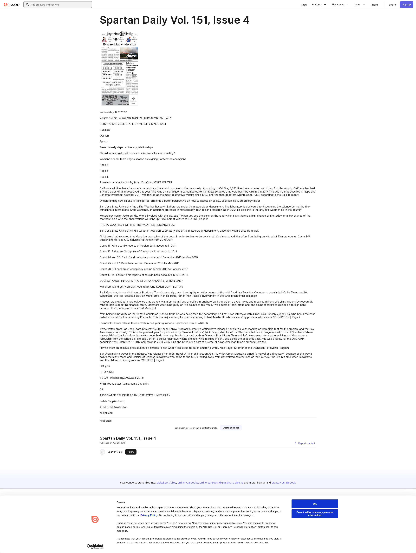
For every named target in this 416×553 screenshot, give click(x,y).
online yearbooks (188, 482)
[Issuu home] (12, 4)
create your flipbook (284, 482)
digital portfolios (166, 482)
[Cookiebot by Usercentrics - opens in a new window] (95, 546)
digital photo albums (231, 482)
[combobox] (61, 4)
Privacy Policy (149, 515)
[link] (303, 4)
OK (315, 503)
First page (106, 420)
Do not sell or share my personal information (314, 513)
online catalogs (209, 482)
